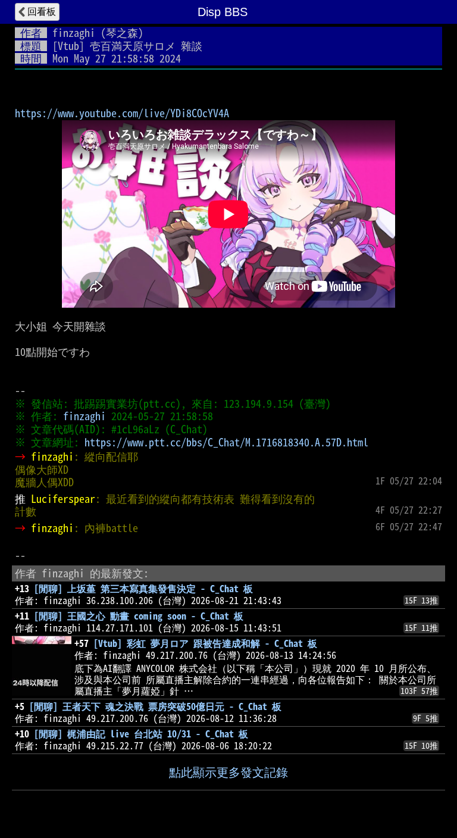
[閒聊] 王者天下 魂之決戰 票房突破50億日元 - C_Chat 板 (155, 706)
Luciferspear (63, 498)
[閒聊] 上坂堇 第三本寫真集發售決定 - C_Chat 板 (143, 588)
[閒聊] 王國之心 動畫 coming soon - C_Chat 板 (138, 616)
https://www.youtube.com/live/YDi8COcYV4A (122, 113)
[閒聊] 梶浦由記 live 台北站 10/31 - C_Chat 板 (141, 734)
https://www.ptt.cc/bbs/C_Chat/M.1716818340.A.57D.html (226, 442)
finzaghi (73, 32)
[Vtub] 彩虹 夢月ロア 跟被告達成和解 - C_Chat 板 (205, 643)
